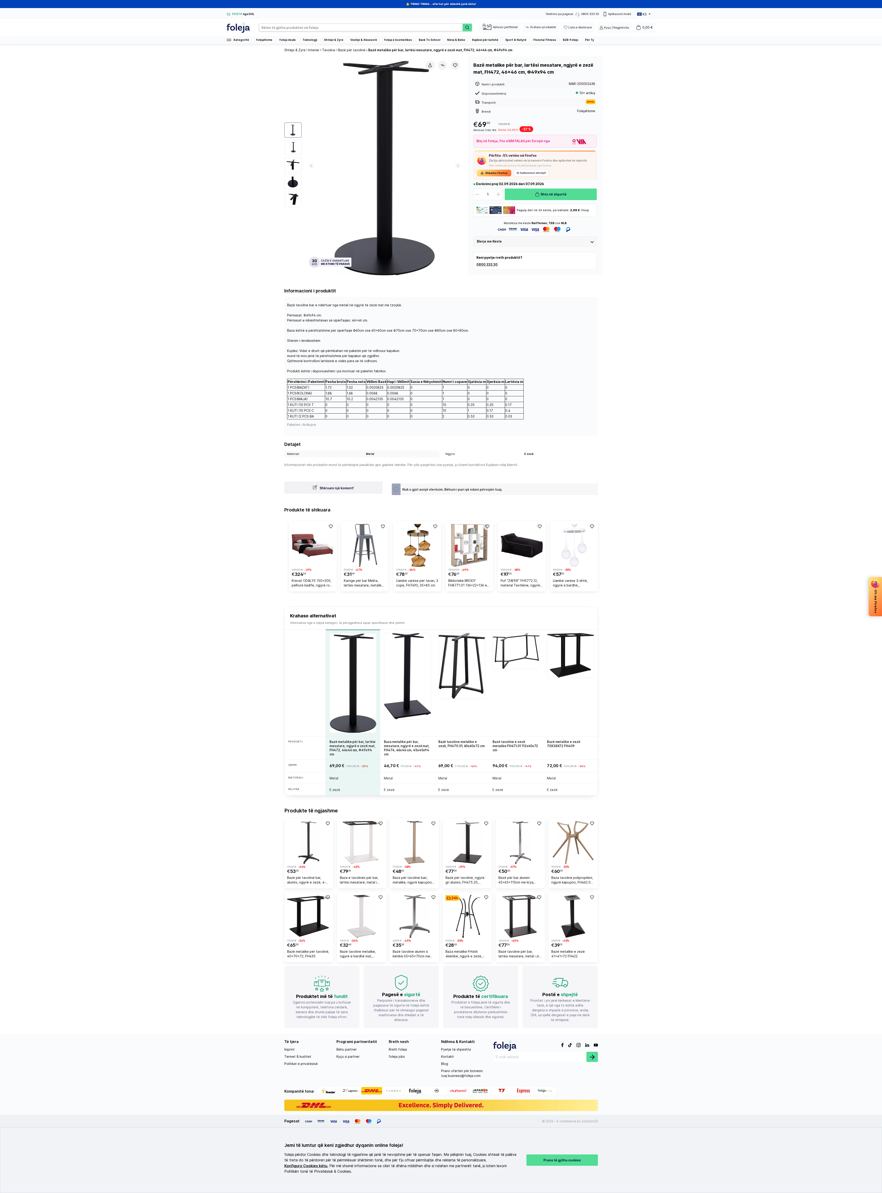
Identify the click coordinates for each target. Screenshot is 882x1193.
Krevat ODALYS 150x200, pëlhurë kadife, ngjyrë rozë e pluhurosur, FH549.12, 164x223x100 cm (313, 584)
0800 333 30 (487, 264)
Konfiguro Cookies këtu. (306, 1166)
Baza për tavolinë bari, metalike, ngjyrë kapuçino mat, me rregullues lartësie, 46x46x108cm (413, 881)
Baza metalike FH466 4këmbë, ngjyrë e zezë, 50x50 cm (463, 954)
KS (645, 14)
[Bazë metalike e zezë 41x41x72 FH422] (573, 916)
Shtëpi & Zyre (333, 40)
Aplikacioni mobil (619, 14)
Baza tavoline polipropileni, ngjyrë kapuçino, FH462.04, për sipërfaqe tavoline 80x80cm (572, 881)
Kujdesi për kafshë (485, 40)
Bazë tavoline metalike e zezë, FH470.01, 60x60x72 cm (461, 744)
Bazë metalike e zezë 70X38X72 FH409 (563, 744)
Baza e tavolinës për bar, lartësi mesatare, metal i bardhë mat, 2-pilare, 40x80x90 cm (359, 881)
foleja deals (287, 40)
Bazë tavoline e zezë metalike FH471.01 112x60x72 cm (515, 746)
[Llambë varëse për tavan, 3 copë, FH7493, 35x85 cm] (417, 545)
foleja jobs (397, 1056)
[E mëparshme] (311, 166)
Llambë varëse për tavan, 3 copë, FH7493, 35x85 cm (417, 583)
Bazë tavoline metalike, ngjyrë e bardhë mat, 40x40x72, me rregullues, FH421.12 (360, 954)
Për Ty (589, 40)
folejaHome (264, 40)
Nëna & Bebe (456, 40)
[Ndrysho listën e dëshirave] (455, 65)
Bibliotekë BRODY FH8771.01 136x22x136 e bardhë (467, 584)
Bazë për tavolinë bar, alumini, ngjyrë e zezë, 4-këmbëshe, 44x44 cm (306, 881)
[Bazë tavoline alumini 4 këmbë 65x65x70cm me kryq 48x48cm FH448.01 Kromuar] (414, 916)
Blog (444, 1064)
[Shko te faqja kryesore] (238, 27)
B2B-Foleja (570, 40)
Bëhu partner (346, 1049)
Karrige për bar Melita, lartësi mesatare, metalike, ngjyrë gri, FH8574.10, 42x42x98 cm (364, 584)
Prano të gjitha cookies (562, 1160)
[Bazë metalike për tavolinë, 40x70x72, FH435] (309, 916)
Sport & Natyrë (515, 40)
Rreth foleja (398, 1049)
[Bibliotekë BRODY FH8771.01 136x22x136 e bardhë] (469, 545)
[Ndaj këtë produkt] (430, 65)
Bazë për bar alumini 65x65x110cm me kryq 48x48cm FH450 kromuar (518, 881)
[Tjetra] (458, 166)
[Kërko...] (467, 27)
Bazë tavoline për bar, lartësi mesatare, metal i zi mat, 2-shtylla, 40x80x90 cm (519, 954)
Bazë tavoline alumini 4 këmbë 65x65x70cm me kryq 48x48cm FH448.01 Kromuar (412, 954)
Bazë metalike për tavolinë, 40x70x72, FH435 (308, 954)
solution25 (590, 1121)
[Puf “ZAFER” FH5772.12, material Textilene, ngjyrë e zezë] (522, 545)
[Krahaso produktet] (442, 65)
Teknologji (310, 40)
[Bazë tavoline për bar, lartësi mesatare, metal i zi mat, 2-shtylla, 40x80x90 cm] (520, 916)
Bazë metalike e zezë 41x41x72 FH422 (568, 954)
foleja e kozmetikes (398, 40)
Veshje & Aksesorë (363, 40)
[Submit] (592, 1057)
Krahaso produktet (543, 27)
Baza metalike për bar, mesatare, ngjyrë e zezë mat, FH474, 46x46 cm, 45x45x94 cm (407, 748)
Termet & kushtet (297, 1056)
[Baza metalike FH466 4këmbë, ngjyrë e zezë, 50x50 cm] (467, 916)
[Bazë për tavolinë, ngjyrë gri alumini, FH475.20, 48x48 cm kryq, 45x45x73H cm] (467, 842)
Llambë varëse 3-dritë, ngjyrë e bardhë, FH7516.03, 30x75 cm (570, 584)
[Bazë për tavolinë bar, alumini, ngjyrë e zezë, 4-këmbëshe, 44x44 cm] (309, 842)
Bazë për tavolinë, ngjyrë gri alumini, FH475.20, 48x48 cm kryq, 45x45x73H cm (464, 881)
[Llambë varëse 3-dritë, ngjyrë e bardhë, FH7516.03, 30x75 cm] (574, 545)
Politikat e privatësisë (301, 1064)
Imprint (289, 1049)
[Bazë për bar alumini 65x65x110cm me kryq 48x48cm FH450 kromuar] (520, 842)
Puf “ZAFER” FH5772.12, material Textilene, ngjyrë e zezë (520, 584)
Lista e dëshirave (580, 27)
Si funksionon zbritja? (531, 172)
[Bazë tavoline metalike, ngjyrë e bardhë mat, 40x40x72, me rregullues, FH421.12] (361, 916)
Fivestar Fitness (544, 40)
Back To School (429, 40)
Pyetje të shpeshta (456, 1049)
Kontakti (447, 1056)
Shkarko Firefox (496, 173)
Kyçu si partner (347, 1056)
